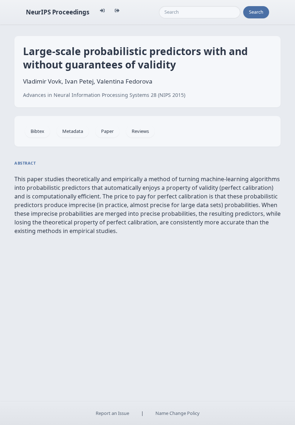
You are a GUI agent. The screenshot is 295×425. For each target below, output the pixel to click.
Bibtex (37, 131)
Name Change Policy (177, 413)
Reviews (140, 131)
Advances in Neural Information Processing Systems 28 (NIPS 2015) (104, 94)
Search (256, 12)
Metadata (72, 131)
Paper (107, 131)
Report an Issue (112, 413)
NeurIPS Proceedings (57, 12)
